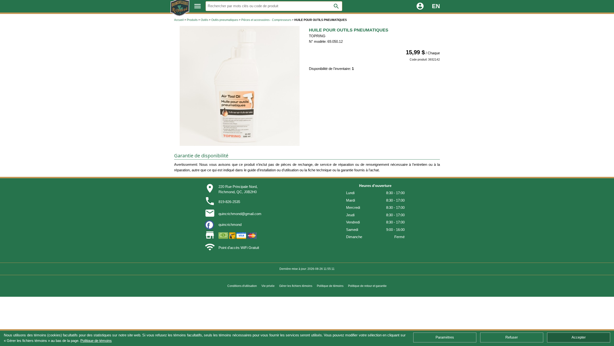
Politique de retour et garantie (367, 286)
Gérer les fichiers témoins (295, 286)
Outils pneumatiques (224, 20)
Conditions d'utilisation (242, 286)
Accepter (579, 337)
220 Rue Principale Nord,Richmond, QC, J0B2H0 (238, 189)
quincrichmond (230, 224)
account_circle (420, 6)
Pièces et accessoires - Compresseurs (266, 20)
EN (436, 6)
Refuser (511, 337)
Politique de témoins (96, 340)
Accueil (179, 20)
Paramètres (445, 337)
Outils (204, 20)
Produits (192, 20)
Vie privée (268, 286)
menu (197, 6)
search (336, 6)
